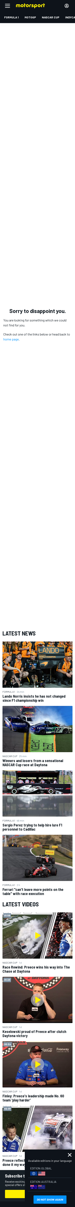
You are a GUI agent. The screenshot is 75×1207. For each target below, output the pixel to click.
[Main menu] (7, 5)
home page (11, 339)
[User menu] (66, 6)
